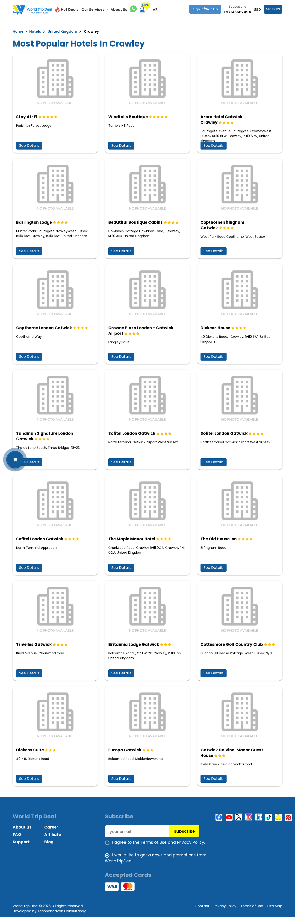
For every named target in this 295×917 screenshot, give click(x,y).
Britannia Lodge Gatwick (133, 644)
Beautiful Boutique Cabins (135, 222)
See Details (29, 145)
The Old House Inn (219, 539)
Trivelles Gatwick (34, 644)
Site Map (274, 905)
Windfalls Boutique (128, 117)
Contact (202, 905)
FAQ (17, 834)
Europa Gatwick (124, 750)
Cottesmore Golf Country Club (232, 644)
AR (155, 9)
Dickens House (215, 328)
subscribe (184, 831)
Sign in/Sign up (205, 9)
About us (22, 827)
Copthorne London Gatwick (44, 328)
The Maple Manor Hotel (131, 539)
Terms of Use (251, 905)
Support (21, 842)
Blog (48, 842)
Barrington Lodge (34, 222)
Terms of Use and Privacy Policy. (173, 842)
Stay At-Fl (26, 117)
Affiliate (52, 834)
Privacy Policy (225, 905)
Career (51, 827)
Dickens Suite (30, 750)
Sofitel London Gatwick (131, 433)
